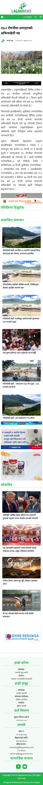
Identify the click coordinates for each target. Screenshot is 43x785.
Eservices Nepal (33, 782)
